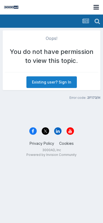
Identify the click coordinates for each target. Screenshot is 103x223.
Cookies (66, 143)
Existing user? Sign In (51, 82)
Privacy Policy (42, 143)
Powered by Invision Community (51, 155)
